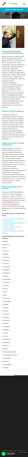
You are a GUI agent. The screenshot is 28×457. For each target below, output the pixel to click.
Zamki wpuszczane (10, 416)
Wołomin (6, 298)
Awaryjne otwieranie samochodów (13, 399)
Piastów (6, 323)
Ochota (5, 254)
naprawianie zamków (16, 91)
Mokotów (6, 260)
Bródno (5, 276)
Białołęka (6, 270)
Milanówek (6, 358)
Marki (5, 292)
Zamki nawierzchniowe (11, 417)
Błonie (5, 348)
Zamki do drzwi (10, 415)
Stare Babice (7, 364)
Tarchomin (7, 266)
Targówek (6, 273)
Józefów (6, 307)
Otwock (5, 311)
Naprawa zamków (10, 403)
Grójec (5, 336)
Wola (5, 247)
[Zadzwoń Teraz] (3, 454)
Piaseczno (6, 320)
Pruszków (6, 326)
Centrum (6, 251)
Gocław (5, 285)
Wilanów (6, 263)
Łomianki (6, 314)
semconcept (22, 452)
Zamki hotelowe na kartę (11, 419)
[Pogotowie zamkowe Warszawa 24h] (10, 3)
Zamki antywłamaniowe (11, 420)
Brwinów (6, 361)
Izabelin (6, 367)
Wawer (5, 288)
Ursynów (6, 257)
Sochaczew (7, 339)
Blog (8, 404)
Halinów (6, 345)
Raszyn (5, 333)
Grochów (6, 282)
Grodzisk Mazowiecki (10, 355)
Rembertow (7, 301)
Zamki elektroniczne (10, 418)
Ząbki (5, 295)
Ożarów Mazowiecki (9, 352)
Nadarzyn (6, 330)
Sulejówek (6, 342)
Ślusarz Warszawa (10, 398)
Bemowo (6, 244)
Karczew (6, 317)
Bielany (5, 241)
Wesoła (5, 304)
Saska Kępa (7, 279)
